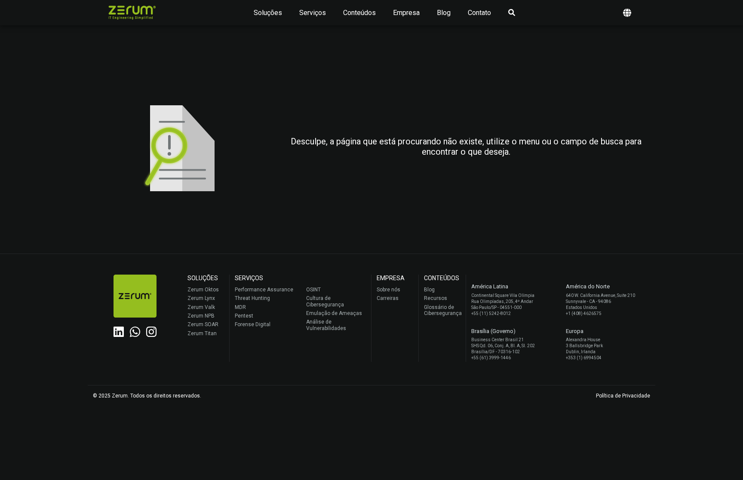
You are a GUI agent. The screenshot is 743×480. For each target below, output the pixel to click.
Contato (479, 13)
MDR (240, 307)
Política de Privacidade (623, 396)
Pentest (244, 316)
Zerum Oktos (203, 290)
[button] (627, 13)
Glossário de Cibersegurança (442, 310)
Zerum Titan (202, 333)
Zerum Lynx (201, 298)
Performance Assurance (264, 290)
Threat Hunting (252, 298)
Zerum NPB (201, 316)
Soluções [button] (268, 13)
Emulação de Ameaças (334, 313)
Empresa (406, 13)
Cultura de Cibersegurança (325, 301)
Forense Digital (252, 324)
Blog (444, 13)
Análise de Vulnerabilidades (326, 325)
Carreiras (388, 298)
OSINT (313, 290)
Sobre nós (388, 290)
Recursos (435, 298)
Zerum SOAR (202, 324)
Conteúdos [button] (359, 13)
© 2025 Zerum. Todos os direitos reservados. (147, 396)
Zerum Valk (201, 307)
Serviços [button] (312, 13)
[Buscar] (512, 12)
